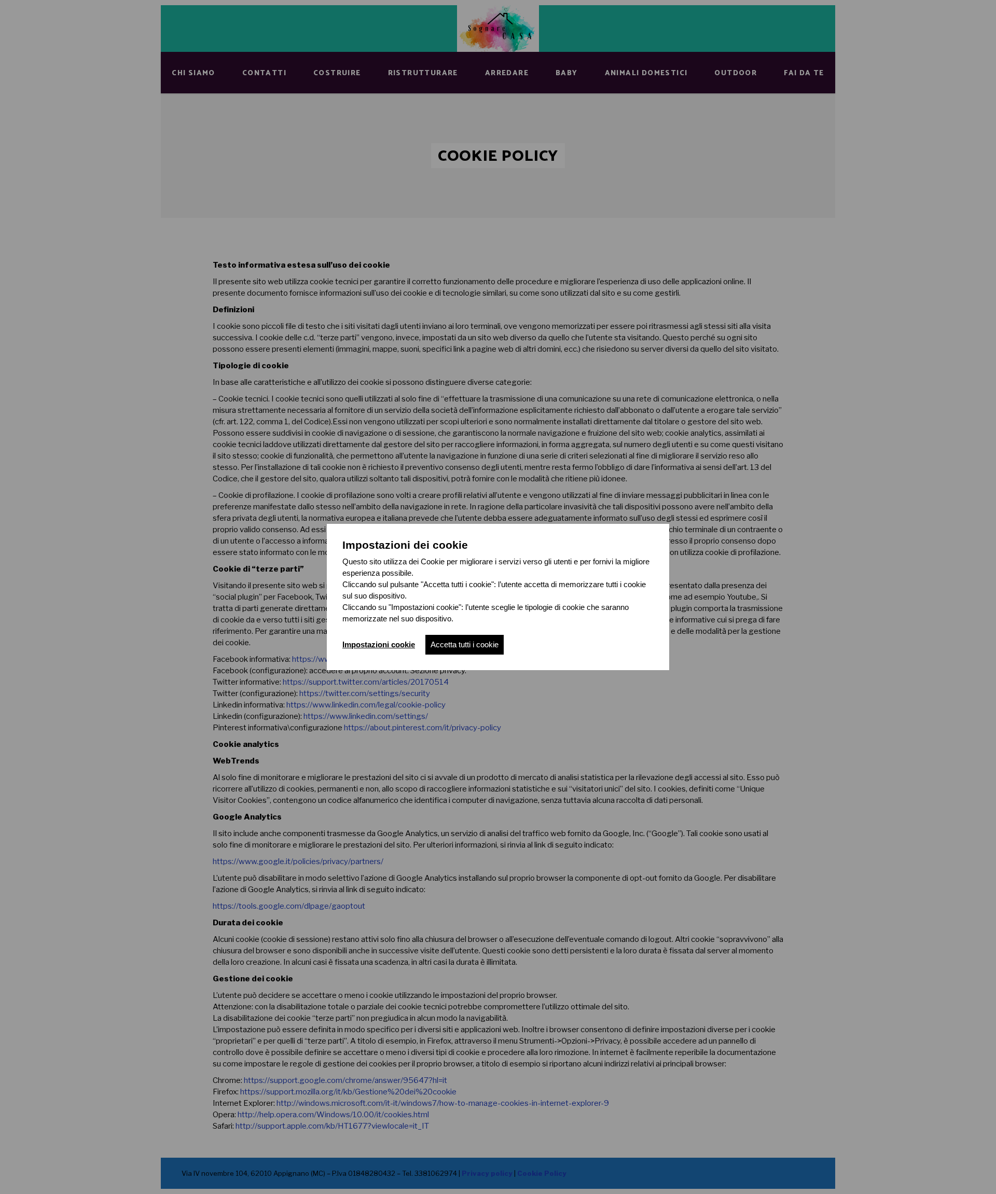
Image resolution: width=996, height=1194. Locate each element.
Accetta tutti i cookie (465, 644)
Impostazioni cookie (378, 644)
